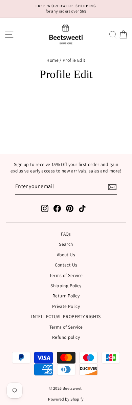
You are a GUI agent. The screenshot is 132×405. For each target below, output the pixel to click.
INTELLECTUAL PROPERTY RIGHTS (66, 316)
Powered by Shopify (66, 399)
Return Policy (66, 296)
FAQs (66, 234)
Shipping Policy (66, 285)
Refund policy (66, 337)
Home (52, 60)
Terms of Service (66, 275)
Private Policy (66, 306)
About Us (66, 255)
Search (66, 244)
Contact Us (66, 265)
